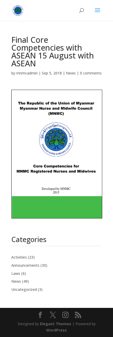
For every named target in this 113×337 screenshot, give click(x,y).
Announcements (25, 265)
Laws (15, 273)
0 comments (91, 73)
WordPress (56, 330)
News (71, 73)
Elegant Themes (55, 323)
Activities (19, 257)
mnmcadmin (27, 73)
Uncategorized (24, 289)
